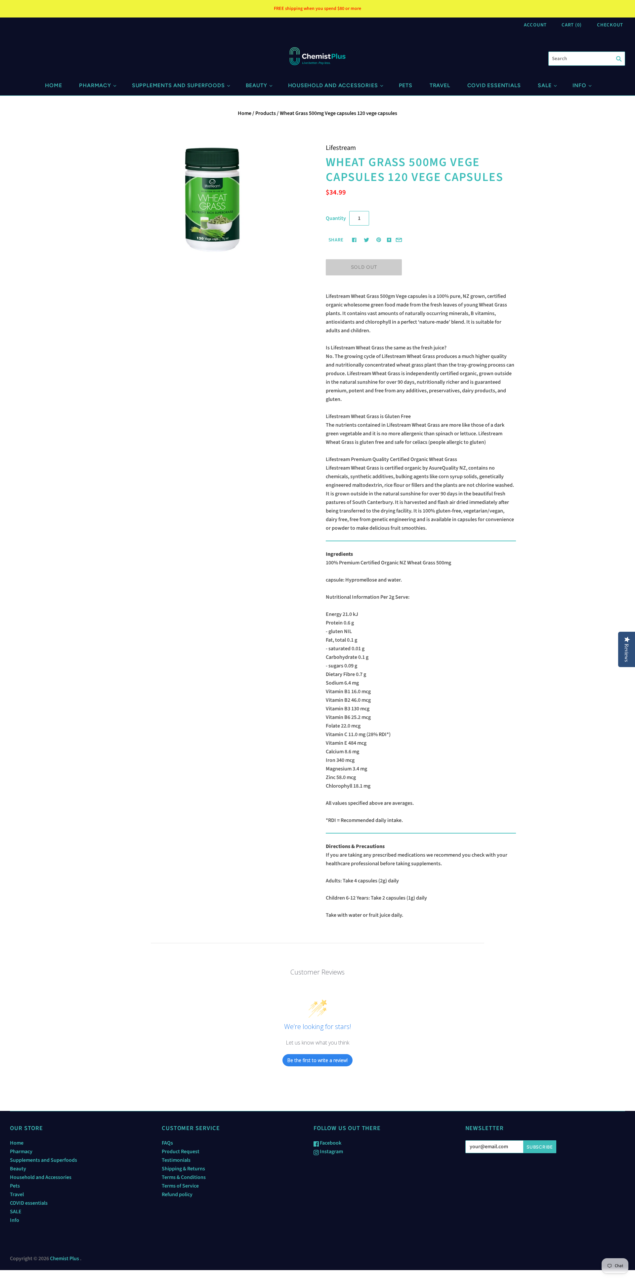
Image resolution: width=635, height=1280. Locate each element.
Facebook (330, 1143)
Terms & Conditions (184, 1177)
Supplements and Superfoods (178, 85)
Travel (440, 85)
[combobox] (586, 59)
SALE (544, 85)
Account (535, 24)
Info (579, 85)
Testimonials (176, 1160)
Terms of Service (180, 1186)
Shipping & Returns (183, 1168)
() (572, 24)
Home (53, 85)
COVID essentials (494, 85)
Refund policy (177, 1194)
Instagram (331, 1151)
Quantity (336, 218)
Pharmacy (95, 85)
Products (265, 113)
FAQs (167, 1143)
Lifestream (341, 148)
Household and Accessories (333, 85)
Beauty (256, 85)
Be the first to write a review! (317, 1060)
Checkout (610, 24)
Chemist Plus (64, 1258)
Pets (405, 85)
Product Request (180, 1151)
